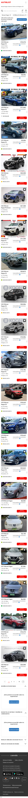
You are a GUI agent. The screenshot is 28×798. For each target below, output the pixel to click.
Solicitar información (22, 52)
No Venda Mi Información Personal (10, 787)
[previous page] (5, 681)
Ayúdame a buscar (22, 19)
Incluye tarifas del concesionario (19, 43)
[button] (22, 11)
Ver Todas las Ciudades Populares (11, 766)
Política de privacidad (17, 785)
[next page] (23, 681)
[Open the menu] (26, 2)
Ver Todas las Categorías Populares (12, 770)
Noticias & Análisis (7, 760)
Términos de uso (7, 785)
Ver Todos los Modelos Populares (12, 768)
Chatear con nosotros (8, 762)
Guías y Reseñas (19, 760)
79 (19, 681)
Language (6, 779)
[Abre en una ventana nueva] (7, 773)
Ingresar (24, 780)
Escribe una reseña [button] (14, 702)
